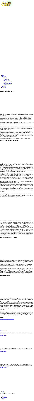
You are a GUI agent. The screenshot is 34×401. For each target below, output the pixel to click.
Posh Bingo (5, 82)
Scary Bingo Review (7, 80)
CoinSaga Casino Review (4, 319)
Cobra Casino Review (11, 319)
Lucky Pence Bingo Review (8, 84)
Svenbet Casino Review (3, 330)
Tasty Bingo (5, 78)
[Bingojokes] (7, 7)
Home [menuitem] (3, 395)
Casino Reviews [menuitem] (4, 397)
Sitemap (3, 391)
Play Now (5, 335)
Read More (1, 335)
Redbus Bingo (6, 81)
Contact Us (3, 392)
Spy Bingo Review (6, 79)
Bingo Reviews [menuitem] (4, 396)
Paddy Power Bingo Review (8, 83)
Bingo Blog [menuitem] (3, 398)
